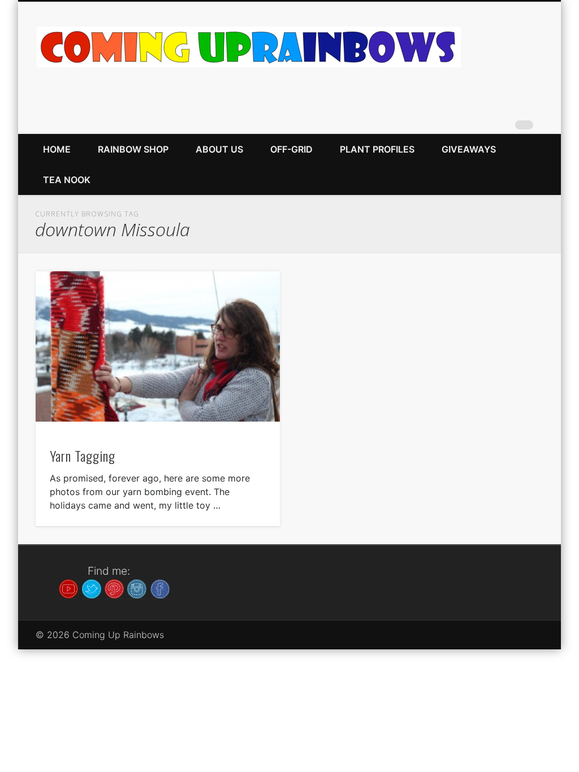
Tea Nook (66, 179)
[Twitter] (91, 587)
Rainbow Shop (133, 149)
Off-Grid (291, 149)
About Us (219, 149)
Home (57, 149)
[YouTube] (68, 587)
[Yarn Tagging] (158, 346)
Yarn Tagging (82, 455)
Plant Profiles (377, 149)
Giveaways (469, 149)
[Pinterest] (114, 587)
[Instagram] (136, 587)
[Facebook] (160, 587)
